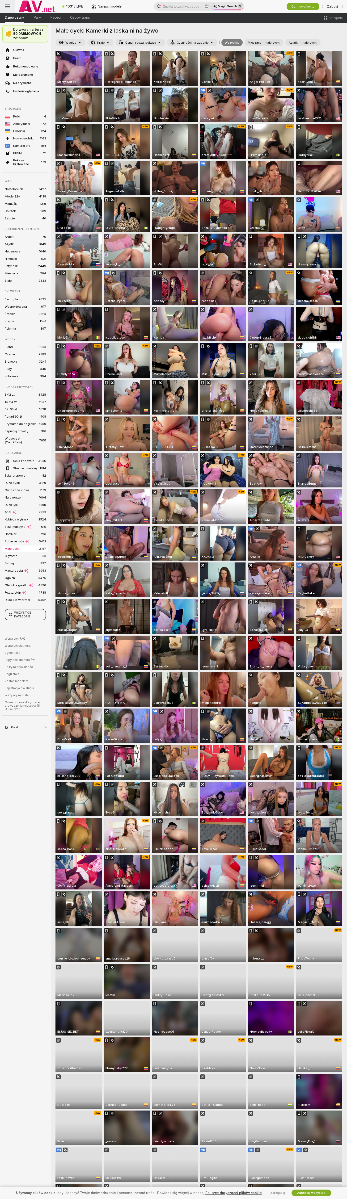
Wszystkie (232, 42)
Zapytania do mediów (20, 660)
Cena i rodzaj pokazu (140, 42)
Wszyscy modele (17, 695)
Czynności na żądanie (192, 42)
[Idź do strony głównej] (36, 6)
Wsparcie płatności (18, 645)
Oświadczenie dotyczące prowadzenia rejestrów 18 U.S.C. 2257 (22, 706)
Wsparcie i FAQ (15, 638)
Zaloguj (332, 6)
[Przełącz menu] (7, 6)
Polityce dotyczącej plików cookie (233, 1193)
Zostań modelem (16, 681)
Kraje (101, 42)
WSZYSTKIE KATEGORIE (22, 614)
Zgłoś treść (12, 652)
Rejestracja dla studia (19, 688)
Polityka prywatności (19, 667)
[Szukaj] (207, 6)
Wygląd (70, 42)
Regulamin (12, 674)
